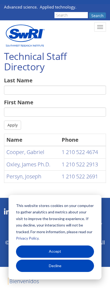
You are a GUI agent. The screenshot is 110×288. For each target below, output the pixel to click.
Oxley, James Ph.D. (28, 164)
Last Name (18, 80)
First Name (18, 102)
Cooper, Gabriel (25, 152)
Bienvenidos (24, 281)
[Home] (24, 35)
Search (97, 15)
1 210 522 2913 (80, 164)
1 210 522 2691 (80, 176)
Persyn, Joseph (23, 176)
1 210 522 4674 (80, 152)
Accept (55, 251)
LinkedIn (7, 212)
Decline (55, 265)
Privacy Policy (27, 238)
